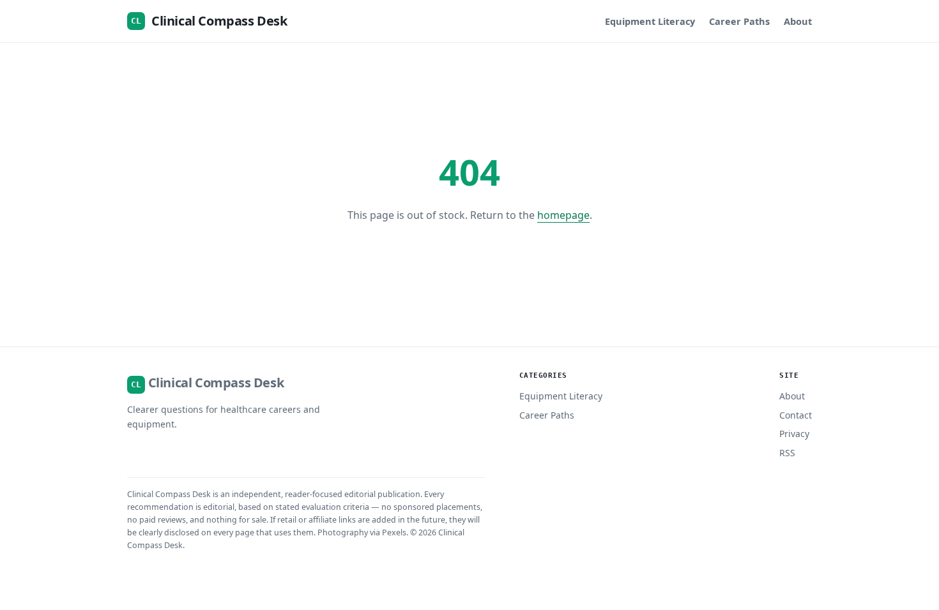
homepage (563, 215)
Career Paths (739, 21)
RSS (787, 453)
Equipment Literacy (650, 21)
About (798, 21)
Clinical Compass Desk (209, 20)
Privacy (794, 434)
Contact (795, 415)
